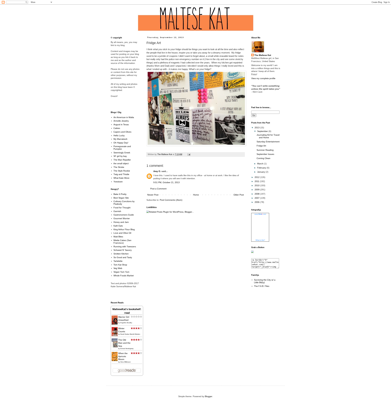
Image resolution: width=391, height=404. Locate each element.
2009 (257, 189)
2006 (257, 202)
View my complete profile (263, 78)
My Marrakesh (120, 139)
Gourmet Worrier (121, 218)
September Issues (265, 154)
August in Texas (121, 124)
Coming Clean (263, 158)
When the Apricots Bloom (123, 356)
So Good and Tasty (122, 257)
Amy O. (157, 171)
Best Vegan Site (121, 198)
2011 (257, 181)
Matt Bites (118, 236)
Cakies (116, 128)
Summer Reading (265, 150)
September (263, 131)
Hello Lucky (119, 135)
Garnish (117, 211)
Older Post (239, 195)
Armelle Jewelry (121, 121)
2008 (257, 194)
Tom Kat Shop (120, 264)
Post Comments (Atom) (171, 200)
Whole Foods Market (123, 275)
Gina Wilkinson (125, 362)
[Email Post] (188, 154)
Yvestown (118, 181)
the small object (121, 163)
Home (196, 195)
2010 (257, 185)
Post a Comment (158, 188)
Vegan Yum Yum (121, 272)
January (261, 172)
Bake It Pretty (119, 194)
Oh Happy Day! (120, 142)
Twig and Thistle (121, 174)
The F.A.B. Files (261, 286)
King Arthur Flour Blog (124, 229)
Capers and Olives (122, 132)
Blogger (208, 396)
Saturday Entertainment (268, 141)
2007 (257, 198)
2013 (257, 127)
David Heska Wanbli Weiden (130, 334)
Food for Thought (121, 207)
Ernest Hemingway (126, 348)
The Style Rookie (121, 171)
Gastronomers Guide (123, 215)
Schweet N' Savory (122, 250)
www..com (260, 214)
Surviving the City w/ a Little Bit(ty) (264, 281)
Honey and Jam (121, 222)
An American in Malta (123, 117)
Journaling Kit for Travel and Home (268, 136)
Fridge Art (261, 145)
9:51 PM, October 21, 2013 (166, 182)
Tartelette (117, 261)
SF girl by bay (120, 156)
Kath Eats (118, 226)
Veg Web (117, 268)
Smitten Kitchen (121, 253)
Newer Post (152, 195)
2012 (257, 177)
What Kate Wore (121, 178)
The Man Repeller (122, 160)
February (262, 167)
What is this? (260, 240)
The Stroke (118, 167)
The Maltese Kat (262, 55)
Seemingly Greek (121, 152)
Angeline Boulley (126, 323)
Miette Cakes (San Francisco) (122, 241)
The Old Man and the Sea (124, 343)
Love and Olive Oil (122, 233)
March (260, 163)
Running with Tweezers (124, 246)
